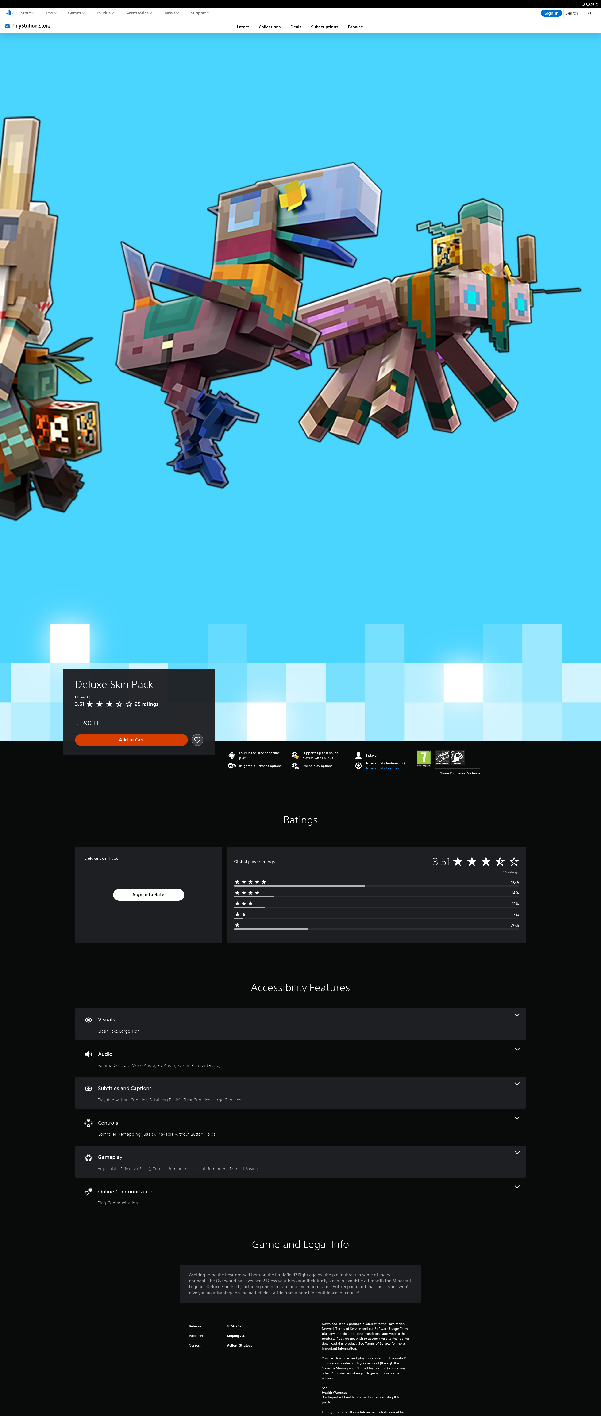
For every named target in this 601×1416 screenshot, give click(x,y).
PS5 (49, 12)
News (170, 12)
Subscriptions (324, 26)
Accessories (137, 12)
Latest (243, 26)
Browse (355, 26)
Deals (295, 26)
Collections (270, 26)
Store (26, 12)
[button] (382, 768)
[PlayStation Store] (29, 25)
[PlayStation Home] (9, 13)
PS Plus (103, 12)
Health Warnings (334, 1392)
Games (74, 12)
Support (198, 12)
